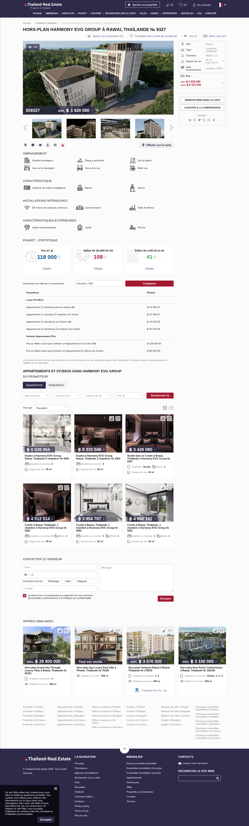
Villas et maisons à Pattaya (106, 711)
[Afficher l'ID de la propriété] (55, 145)
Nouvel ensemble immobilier (142, 763)
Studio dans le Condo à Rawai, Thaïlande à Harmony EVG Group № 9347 (148, 458)
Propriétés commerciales (140, 791)
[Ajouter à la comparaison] (60, 418)
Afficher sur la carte (158, 145)
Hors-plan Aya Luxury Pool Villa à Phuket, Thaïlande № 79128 (96, 669)
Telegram (82, 581)
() (171, 4)
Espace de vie (94, 395)
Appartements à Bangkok (71, 715)
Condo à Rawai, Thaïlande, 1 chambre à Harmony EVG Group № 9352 (46, 527)
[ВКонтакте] (190, 120)
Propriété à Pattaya (33, 711)
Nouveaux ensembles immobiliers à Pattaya (207, 715)
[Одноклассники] (194, 120)
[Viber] (204, 120)
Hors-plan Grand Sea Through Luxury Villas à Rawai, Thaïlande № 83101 (46, 670)
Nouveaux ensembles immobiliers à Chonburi (208, 736)
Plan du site (81, 815)
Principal (79, 763)
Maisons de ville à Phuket (174, 707)
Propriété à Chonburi (34, 724)
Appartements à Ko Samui (71, 720)
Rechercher (159, 395)
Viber (68, 581)
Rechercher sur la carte (87, 777)
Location (131, 796)
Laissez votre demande (195, 763)
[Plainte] (62, 145)
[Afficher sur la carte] (25, 145)
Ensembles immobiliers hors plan (144, 768)
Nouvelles (80, 787)
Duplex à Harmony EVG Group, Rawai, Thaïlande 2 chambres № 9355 (47, 457)
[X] (199, 120)
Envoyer (165, 598)
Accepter (46, 819)
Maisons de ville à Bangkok (175, 711)
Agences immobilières (86, 773)
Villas (129, 787)
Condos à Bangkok (137, 715)
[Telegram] (213, 120)
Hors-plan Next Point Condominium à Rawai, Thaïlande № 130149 (201, 669)
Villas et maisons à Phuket (106, 707)
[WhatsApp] (209, 120)
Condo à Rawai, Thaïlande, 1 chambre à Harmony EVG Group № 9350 (97, 527)
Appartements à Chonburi (71, 724)
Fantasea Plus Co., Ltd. (154, 690)
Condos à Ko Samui (137, 720)
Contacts (79, 801)
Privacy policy (82, 806)
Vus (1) (193, 36)
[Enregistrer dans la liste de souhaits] (66, 418)
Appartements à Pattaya (70, 711)
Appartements (134, 777)
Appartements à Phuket (70, 707)
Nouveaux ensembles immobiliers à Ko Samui (208, 729)
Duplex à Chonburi (171, 724)
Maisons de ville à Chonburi (176, 715)
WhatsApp (53, 581)
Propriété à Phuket (33, 707)
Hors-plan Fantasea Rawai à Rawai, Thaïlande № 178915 (149, 669)
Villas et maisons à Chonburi (107, 727)
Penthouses (133, 782)
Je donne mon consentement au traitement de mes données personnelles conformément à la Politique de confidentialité (60, 596)
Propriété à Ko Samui (34, 720)
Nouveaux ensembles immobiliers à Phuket (207, 708)
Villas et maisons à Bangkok (107, 715)
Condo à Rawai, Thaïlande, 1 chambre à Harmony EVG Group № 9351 (148, 527)
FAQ (77, 782)
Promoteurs (81, 768)
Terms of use (82, 810)
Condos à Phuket (136, 707)
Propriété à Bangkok (34, 715)
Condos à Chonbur (137, 724)
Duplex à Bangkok (171, 720)
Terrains (131, 801)
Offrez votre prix (217, 36)
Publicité (79, 791)
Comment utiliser (84, 796)
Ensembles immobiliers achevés (144, 773)
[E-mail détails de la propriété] (40, 145)
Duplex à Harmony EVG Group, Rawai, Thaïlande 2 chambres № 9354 (98, 457)
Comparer (149, 283)
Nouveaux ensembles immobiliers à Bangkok (208, 722)
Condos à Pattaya (136, 711)
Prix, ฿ (120, 395)
